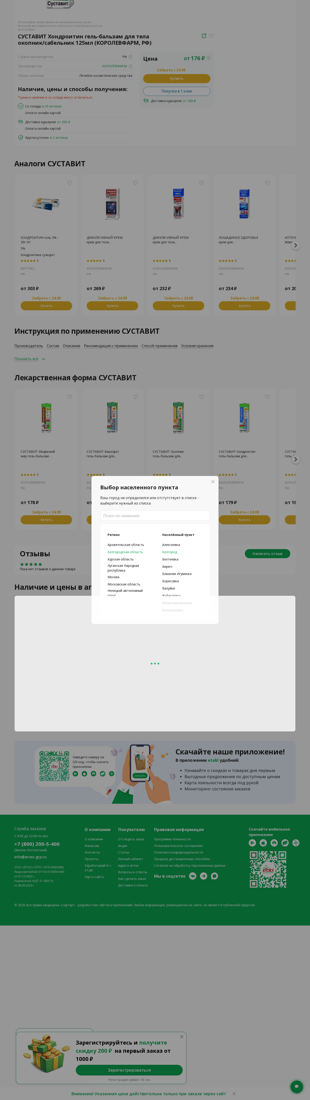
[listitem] (127, 544)
